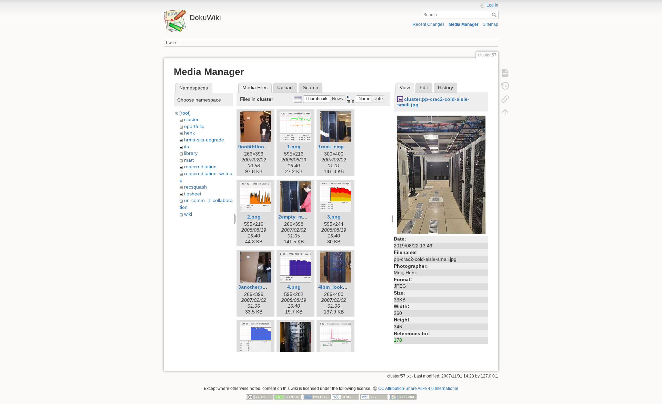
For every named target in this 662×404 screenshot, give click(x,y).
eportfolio (194, 126)
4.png (294, 287)
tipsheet (192, 193)
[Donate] (288, 396)
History (445, 87)
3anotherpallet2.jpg (261, 287)
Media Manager (464, 24)
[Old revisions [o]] (505, 86)
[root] (185, 113)
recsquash (195, 187)
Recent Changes (428, 24)
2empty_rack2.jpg (299, 217)
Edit (424, 87)
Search (495, 14)
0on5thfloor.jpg (256, 146)
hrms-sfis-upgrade (204, 139)
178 (398, 340)
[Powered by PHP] (317, 396)
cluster (191, 119)
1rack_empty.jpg (337, 146)
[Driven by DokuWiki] (403, 396)
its (186, 146)
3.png (334, 217)
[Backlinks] (505, 99)
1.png (294, 146)
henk (189, 133)
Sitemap (490, 24)
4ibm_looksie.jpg (338, 287)
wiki (188, 214)
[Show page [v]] (505, 72)
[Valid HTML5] (345, 396)
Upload (285, 87)
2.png (254, 217)
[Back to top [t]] (505, 112)
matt (189, 160)
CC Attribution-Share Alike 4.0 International (418, 388)
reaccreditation (200, 166)
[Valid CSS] (374, 396)
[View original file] (441, 174)
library (191, 153)
